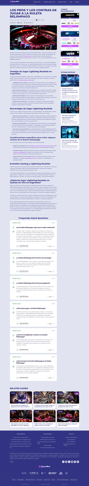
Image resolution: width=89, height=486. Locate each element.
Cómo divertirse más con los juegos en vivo (21, 439)
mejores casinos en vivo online (27, 80)
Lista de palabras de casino (47, 437)
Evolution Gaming (27, 56)
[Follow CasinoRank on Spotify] (75, 462)
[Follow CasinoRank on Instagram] (66, 462)
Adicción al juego (48, 445)
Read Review (70, 28)
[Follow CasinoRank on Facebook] (63, 462)
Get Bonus (70, 26)
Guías (71, 1)
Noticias (77, 1)
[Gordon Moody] (52, 473)
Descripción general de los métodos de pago (47, 442)
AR (11, 461)
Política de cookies (25, 484)
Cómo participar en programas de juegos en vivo (20, 446)
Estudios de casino (62, 1)
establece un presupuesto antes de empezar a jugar (42, 145)
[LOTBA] (24, 473)
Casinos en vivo (36, 1)
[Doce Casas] (43, 473)
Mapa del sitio (65, 484)
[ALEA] (34, 473)
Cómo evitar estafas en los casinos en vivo (20, 441)
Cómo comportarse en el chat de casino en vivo (21, 444)
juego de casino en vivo (30, 158)
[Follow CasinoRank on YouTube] (72, 462)
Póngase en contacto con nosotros (69, 444)
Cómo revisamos (71, 439)
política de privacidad (45, 484)
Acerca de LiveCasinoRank (71, 437)
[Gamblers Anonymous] (61, 473)
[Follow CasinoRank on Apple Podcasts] (78, 462)
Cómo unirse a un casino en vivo (20, 437)
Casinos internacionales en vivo (47, 447)
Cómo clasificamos (71, 441)
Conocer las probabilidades (19, 152)
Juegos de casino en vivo (49, 1)
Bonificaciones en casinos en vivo (47, 439)
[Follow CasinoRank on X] (69, 462)
